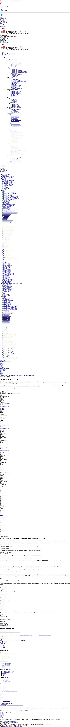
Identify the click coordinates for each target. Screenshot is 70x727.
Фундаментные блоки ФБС (16, 157)
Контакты (4, 166)
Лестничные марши (14, 104)
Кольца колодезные (14, 69)
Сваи (3, 675)
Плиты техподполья (14, 139)
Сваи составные (14, 100)
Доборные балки (14, 83)
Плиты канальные (14, 136)
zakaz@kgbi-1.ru (3, 18)
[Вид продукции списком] (0, 394)
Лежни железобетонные (15, 112)
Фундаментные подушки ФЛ (16, 160)
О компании (4, 53)
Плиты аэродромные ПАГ (7, 681)
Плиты (3, 674)
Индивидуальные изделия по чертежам (14, 162)
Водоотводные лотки (15, 117)
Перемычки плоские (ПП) (16, 92)
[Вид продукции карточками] (1, 394)
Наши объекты (10, 53)
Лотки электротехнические (16, 109)
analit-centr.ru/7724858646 (36, 555)
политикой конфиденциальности (45, 635)
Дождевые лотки (14, 118)
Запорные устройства (15, 128)
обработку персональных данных (26, 635)
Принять (1, 721)
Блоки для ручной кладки (16, 158)
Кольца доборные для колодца (16, 74)
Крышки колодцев (14, 75)
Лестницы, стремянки (15, 126)
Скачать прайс (2, 41)
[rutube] (4, 648)
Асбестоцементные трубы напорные (18, 154)
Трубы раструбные (14, 145)
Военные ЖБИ (9, 161)
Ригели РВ (13, 95)
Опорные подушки (14, 87)
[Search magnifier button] (1, 2)
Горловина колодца (14, 73)
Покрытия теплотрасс (15, 116)
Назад (10, 61)
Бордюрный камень (10, 58)
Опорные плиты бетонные (16, 64)
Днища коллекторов (14, 79)
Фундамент (4, 673)
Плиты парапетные (14, 141)
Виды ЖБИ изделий (6, 54)
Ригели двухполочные (15, 94)
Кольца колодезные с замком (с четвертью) (19, 71)
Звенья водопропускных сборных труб (18, 149)
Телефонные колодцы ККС (16, 63)
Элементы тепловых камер (16, 85)
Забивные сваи (14, 99)
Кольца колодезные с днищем (16, 70)
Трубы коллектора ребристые (16, 152)
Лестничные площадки (15, 106)
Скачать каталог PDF (4, 42)
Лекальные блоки (14, 151)
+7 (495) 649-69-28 (6, 701)
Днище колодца (14, 76)
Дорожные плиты (5, 680)
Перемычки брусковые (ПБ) (16, 91)
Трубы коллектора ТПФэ (15, 150)
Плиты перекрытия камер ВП (16, 137)
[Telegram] (4, 644)
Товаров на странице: (4, 536)
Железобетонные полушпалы (12, 59)
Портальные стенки (14, 148)
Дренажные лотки (14, 119)
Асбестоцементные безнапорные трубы (18, 153)
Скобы (12, 127)
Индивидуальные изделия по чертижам (9, 691)
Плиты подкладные (14, 140)
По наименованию (3, 393)
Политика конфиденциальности (6, 705)
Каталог (3, 55)
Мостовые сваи (14, 101)
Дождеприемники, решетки (16, 125)
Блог (3, 165)
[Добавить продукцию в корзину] (0, 513)
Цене (18, 393)
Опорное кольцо (14, 65)
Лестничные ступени (15, 105)
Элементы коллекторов (15, 86)
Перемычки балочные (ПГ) (16, 93)
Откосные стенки (14, 147)
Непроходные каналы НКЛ (16, 120)
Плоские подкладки (14, 111)
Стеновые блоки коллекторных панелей (18, 81)
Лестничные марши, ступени (7, 672)
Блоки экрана (13, 146)
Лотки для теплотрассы (6, 663)
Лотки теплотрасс (14, 115)
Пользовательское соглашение (17, 705)
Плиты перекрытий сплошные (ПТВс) (18, 135)
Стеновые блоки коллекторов (16, 88)
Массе (15, 393)
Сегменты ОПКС (14, 66)
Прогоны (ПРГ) (14, 96)
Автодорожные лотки (15, 121)
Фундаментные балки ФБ (16, 159)
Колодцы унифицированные (16, 62)
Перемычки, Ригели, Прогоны (8, 671)
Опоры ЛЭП (13, 110)
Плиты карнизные (14, 142)
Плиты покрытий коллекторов (16, 80)
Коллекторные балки (15, 82)
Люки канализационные (15, 124)
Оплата (3, 163)
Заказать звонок (3, 26)
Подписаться (23, 640)
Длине (8, 393)
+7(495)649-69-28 (3, 21)
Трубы (3, 685)
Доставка (4, 164)
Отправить (2, 636)
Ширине (12, 393)
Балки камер (13, 84)
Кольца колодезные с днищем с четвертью (19, 72)
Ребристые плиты (14, 138)
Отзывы (14, 53)
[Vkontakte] (1, 648)
